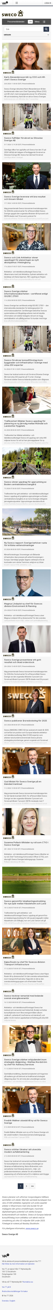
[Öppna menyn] (17, 3)
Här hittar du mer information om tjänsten (18, 1264)
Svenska (5, 1301)
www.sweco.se (32, 1228)
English (12, 1301)
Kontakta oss (28, 1282)
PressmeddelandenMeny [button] (23, 21)
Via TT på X (6, 1287)
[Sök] (46, 29)
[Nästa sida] (26, 1186)
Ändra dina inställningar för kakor (15, 1291)
